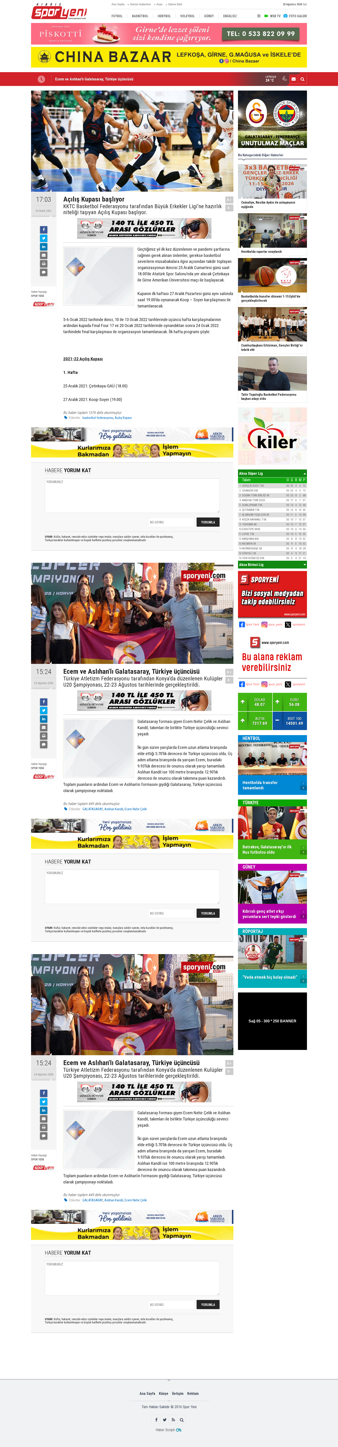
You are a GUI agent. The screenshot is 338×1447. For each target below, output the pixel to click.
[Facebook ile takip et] (156, 1419)
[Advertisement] (102, 1355)
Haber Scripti (165, 1430)
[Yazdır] (43, 263)
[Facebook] (43, 229)
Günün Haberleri (140, 4)
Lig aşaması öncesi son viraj (77, 79)
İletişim (177, 1393)
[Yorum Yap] (43, 272)
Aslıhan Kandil (113, 809)
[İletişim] (293, 79)
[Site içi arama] (302, 79)
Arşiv (159, 4)
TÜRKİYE (251, 802)
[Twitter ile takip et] (164, 1419)
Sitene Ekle (175, 4)
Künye (163, 1393)
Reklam (193, 1393)
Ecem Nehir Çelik (136, 809)
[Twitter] (43, 238)
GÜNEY (249, 867)
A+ (229, 200)
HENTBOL (252, 738)
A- (229, 208)
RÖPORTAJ (253, 931)
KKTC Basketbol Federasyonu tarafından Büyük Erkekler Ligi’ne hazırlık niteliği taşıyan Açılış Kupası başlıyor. (142, 209)
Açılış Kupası (123, 418)
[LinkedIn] (43, 246)
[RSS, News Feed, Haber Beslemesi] (173, 1419)
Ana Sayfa (118, 4)
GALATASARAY (93, 809)
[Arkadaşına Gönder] (43, 255)
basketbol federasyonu (98, 418)
